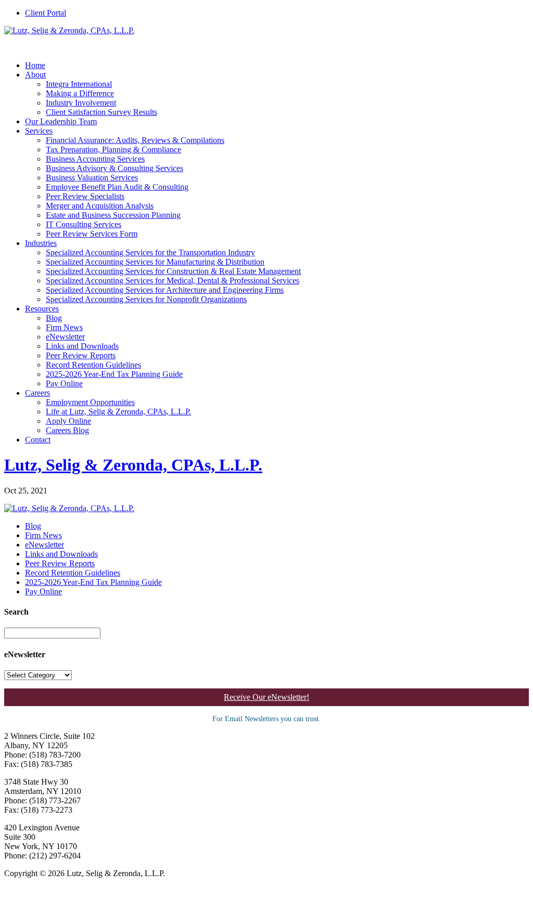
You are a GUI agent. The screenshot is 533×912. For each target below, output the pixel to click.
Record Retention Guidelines (93, 364)
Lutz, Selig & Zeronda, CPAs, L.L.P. (133, 464)
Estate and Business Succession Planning (113, 215)
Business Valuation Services (92, 177)
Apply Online (68, 420)
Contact (37, 439)
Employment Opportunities (90, 402)
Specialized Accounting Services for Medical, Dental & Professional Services (172, 280)
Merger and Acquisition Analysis (100, 205)
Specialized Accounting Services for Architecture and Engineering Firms (165, 289)
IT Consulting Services (83, 224)
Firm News (64, 327)
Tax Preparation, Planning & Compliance (113, 149)
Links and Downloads (82, 346)
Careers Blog (67, 430)
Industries (41, 243)
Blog (54, 318)
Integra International (79, 84)
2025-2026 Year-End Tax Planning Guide (114, 374)
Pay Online (64, 383)
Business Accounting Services (95, 158)
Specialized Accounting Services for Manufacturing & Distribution (155, 261)
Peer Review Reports (81, 355)
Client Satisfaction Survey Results (101, 112)
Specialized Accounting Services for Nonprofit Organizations (146, 299)
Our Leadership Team (61, 121)
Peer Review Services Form (91, 233)
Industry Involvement (81, 102)
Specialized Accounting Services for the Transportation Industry (150, 252)
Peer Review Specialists (85, 196)
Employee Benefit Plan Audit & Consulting (117, 187)
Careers (37, 392)
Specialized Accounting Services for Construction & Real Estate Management (173, 271)
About (35, 74)
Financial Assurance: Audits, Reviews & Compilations (135, 140)
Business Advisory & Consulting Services (114, 168)
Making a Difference (80, 93)
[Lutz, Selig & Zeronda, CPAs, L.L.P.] (69, 30)
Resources (42, 308)
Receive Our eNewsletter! (266, 697)
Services (39, 130)
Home (35, 65)
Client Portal (45, 12)
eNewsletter (65, 336)
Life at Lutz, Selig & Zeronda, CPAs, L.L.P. (118, 411)
